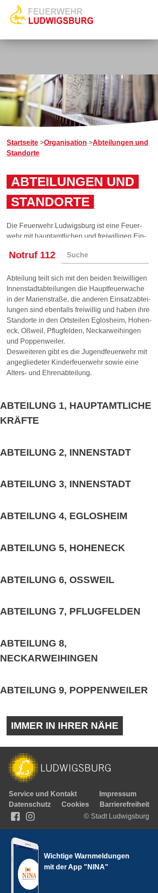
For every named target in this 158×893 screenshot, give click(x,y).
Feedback (51, 225)
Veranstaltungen (62, 89)
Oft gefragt (52, 215)
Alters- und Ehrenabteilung (80, 162)
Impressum (117, 794)
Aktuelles (33, 68)
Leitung (48, 120)
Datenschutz (30, 804)
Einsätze (49, 99)
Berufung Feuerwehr (69, 183)
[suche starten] (148, 255)
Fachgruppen (57, 141)
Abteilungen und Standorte (80, 131)
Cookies (75, 804)
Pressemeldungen (65, 78)
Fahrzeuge (125, 173)
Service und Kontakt (52, 204)
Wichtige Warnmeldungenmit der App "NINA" (86, 861)
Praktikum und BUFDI (71, 194)
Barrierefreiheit (124, 804)
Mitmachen (36, 173)
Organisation (39, 110)
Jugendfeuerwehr (64, 152)
